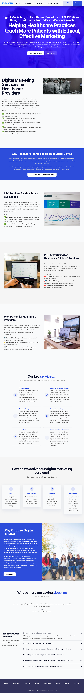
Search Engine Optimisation (59, 388)
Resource (47, 683)
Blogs (56, 3)
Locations (28, 3)
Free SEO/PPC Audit (36, 53)
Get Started (76, 3)
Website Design (24, 409)
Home (6, 683)
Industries (39, 3)
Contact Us (67, 3)
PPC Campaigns (24, 388)
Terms (57, 683)
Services (17, 3)
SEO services (64, 395)
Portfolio (49, 3)
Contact (77, 683)
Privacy (66, 683)
